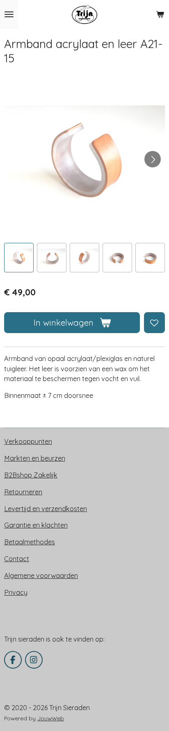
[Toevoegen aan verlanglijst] (154, 322)
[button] (19, 257)
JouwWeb (50, 718)
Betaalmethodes (29, 542)
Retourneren (23, 492)
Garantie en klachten (36, 525)
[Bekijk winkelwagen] (160, 14)
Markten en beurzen (34, 458)
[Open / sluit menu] (9, 14)
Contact (16, 559)
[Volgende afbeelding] (152, 159)
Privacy (15, 592)
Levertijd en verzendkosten (45, 509)
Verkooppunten (28, 441)
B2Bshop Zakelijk (30, 475)
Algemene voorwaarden (41, 575)
